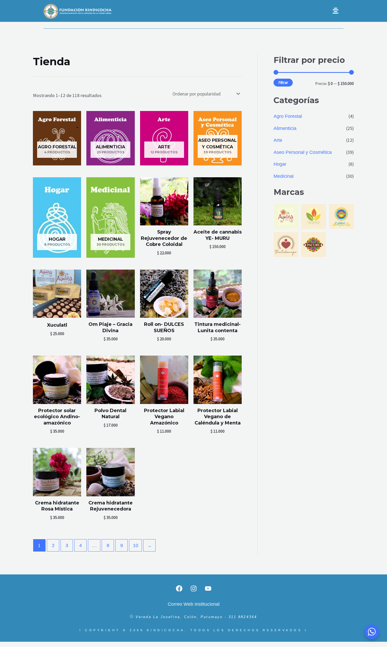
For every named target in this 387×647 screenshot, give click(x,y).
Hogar (280, 164)
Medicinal (284, 176)
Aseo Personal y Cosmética (303, 152)
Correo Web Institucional (194, 604)
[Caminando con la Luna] (313, 216)
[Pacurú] (313, 244)
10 (135, 545)
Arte (278, 140)
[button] (243, 11)
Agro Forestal (288, 116)
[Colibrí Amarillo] (341, 216)
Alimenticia (285, 128)
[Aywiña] (286, 216)
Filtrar (283, 82)
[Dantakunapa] (286, 244)
